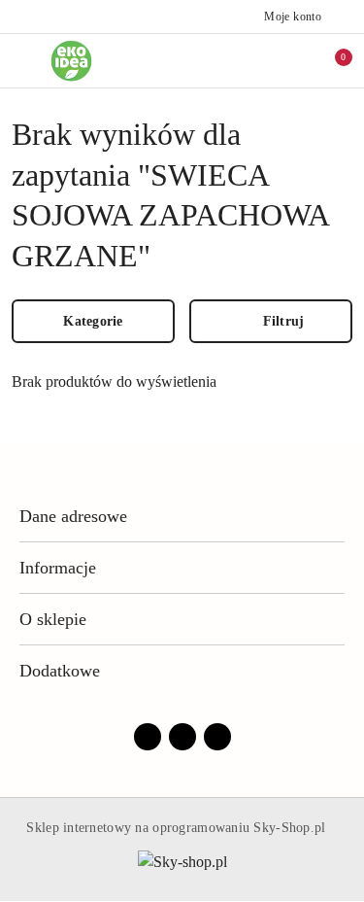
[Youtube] (217, 736)
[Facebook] (147, 736)
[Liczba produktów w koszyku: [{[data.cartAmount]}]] (330, 60)
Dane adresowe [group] (73, 516)
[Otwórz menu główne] (23, 61)
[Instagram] (182, 736)
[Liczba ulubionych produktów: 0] (289, 60)
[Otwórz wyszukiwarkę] (248, 60)
